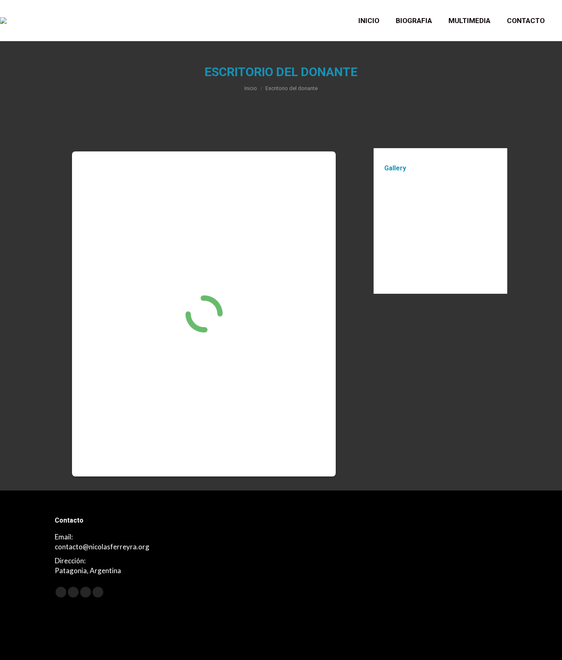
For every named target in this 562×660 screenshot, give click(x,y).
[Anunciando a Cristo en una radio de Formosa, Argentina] (463, 229)
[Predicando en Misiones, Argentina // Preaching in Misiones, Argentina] (400, 229)
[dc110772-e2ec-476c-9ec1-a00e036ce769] (432, 198)
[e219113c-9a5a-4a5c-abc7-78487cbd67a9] (400, 198)
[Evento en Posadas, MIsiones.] (463, 198)
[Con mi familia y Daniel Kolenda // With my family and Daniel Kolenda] (432, 229)
